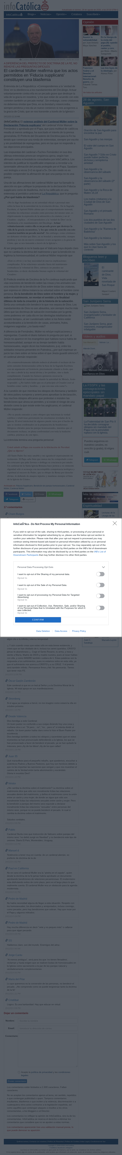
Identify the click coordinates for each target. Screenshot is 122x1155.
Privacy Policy (79, 631)
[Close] (116, 524)
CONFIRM (38, 620)
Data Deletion (43, 631)
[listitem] (61, 567)
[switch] (100, 574)
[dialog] (61, 577)
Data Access (61, 631)
